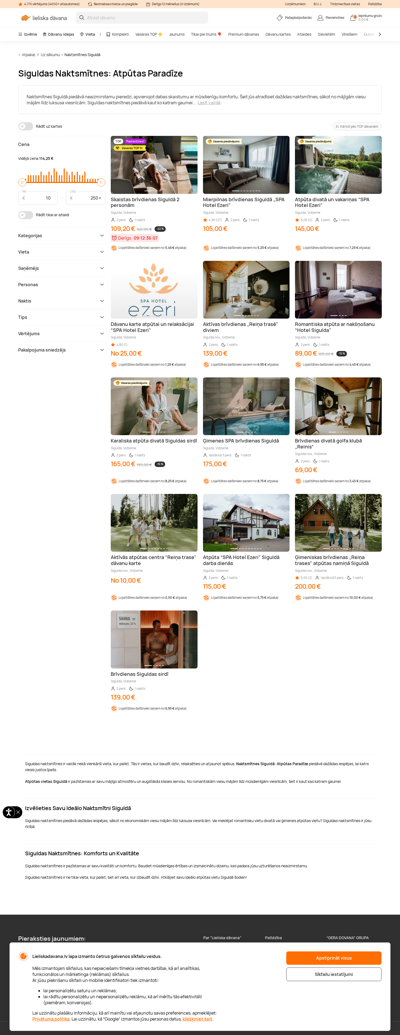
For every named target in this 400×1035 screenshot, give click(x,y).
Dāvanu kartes (278, 34)
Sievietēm (326, 34)
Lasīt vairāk (209, 103)
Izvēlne (30, 34)
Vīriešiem (349, 34)
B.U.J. (318, 4)
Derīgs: (125, 238)
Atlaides (304, 34)
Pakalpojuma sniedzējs (42, 350)
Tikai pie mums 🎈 (206, 34)
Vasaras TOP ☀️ (149, 34)
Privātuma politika (51, 1019)
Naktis (24, 301)
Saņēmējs (28, 268)
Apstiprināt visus (334, 958)
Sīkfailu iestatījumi (334, 974)
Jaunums (176, 34)
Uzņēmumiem (295, 4)
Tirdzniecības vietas (345, 4)
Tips (22, 317)
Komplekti (120, 34)
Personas (28, 285)
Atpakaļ (28, 54)
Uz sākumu (50, 54)
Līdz (73, 191)
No (24, 191)
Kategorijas (30, 236)
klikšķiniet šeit (197, 1019)
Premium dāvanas (243, 34)
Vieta (90, 34)
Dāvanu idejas (61, 34)
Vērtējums (29, 334)
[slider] (22, 182)
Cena (23, 144)
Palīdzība (375, 4)
